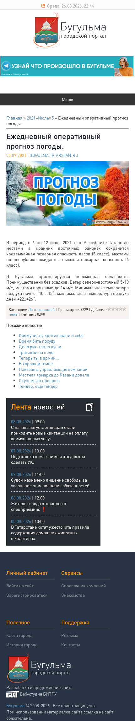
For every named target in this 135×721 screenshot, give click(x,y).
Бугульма (15, 705)
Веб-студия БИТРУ (38, 694)
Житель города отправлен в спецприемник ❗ (38, 506)
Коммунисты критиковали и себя (51, 335)
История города (21, 644)
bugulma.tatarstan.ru (54, 155)
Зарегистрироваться (26, 595)
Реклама (69, 635)
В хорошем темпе (36, 363)
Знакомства (73, 595)
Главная (14, 117)
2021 (31, 117)
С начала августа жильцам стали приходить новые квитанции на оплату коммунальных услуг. (49, 432)
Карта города (19, 635)
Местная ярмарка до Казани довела (54, 374)
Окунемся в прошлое (39, 380)
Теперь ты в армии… (39, 357)
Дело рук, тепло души (40, 346)
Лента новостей (41, 309)
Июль (43, 117)
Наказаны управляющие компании (53, 369)
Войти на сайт (20, 585)
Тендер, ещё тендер (38, 386)
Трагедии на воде (36, 352)
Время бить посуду (37, 341)
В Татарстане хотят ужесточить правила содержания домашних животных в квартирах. (50, 532)
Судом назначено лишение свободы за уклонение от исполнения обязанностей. (51, 482)
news (13, 314)
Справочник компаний (83, 585)
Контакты (70, 644)
